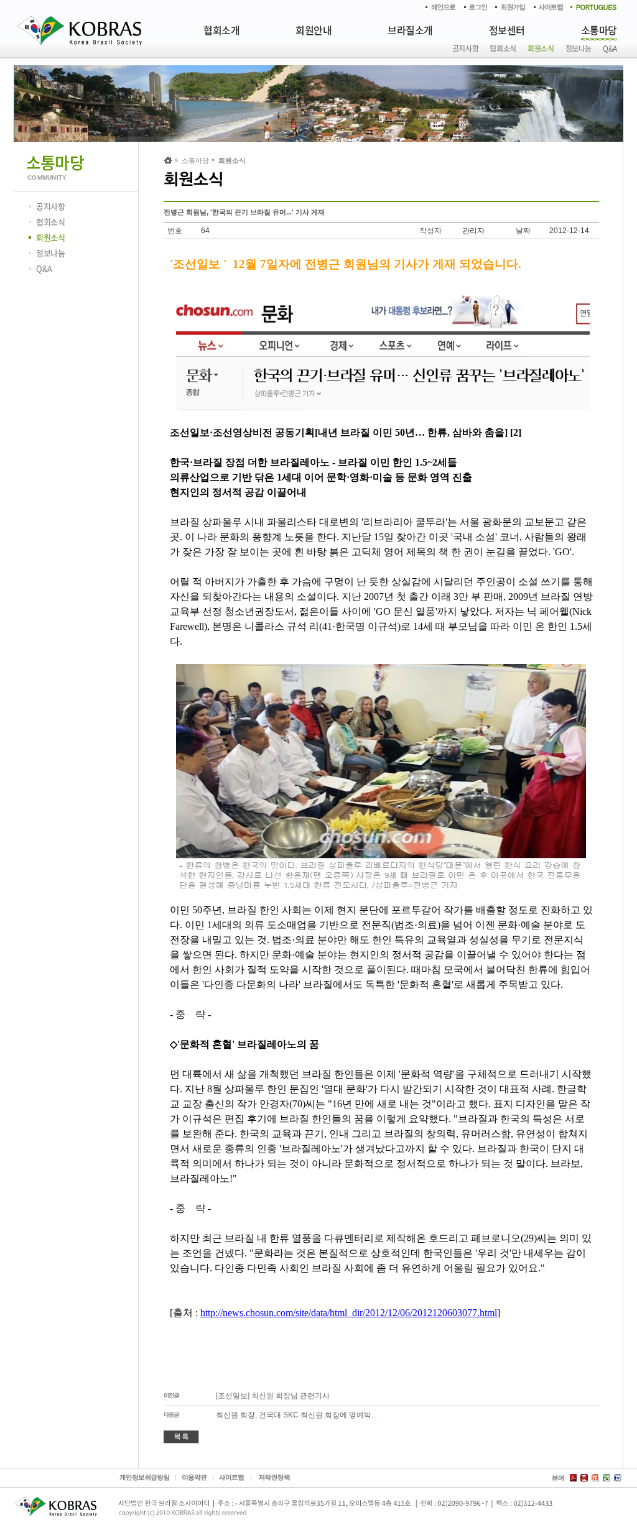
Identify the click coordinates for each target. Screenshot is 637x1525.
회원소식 (541, 48)
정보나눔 (578, 48)
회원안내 (313, 29)
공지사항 (465, 48)
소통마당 (599, 29)
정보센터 (507, 29)
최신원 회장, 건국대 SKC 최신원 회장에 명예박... (296, 1415)
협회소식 (503, 48)
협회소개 (221, 29)
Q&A (610, 48)
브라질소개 (410, 29)
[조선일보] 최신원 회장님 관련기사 (273, 1395)
